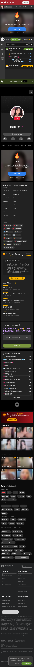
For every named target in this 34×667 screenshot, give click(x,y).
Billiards (8, 235)
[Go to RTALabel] (3, 641)
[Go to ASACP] (10, 641)
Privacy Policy (21, 575)
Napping (8, 244)
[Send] (31, 44)
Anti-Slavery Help (22, 591)
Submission (18, 228)
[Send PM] (29, 138)
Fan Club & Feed (26, 145)
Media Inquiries (8, 584)
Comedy (18, 235)
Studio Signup (5, 603)
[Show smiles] (27, 44)
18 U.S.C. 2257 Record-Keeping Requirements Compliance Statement (16, 652)
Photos (26, 7)
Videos (18, 7)
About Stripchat (7, 575)
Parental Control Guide (23, 588)
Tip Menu (28, 49)
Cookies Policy (22, 584)
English (26, 566)
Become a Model (6, 600)
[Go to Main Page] (10, 2)
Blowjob (8, 225)
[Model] (31, 92)
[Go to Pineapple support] (3, 645)
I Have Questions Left (10, 612)
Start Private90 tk (17, 278)
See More (16, 319)
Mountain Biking (21, 241)
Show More (16, 397)
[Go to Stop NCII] (11, 645)
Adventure (9, 231)
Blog (4, 578)
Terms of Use (21, 578)
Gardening (18, 238)
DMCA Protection (22, 606)
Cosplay (8, 238)
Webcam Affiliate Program (8, 606)
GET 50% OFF (12, 419)
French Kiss (19, 225)
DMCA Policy (21, 581)
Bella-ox (4, 486)
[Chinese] (3, 492)
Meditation (9, 241)
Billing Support (21, 603)
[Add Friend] (21, 138)
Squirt (8, 228)
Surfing (18, 244)
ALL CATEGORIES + (21, 557)
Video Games (10, 247)
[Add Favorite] (3, 39)
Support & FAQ (21, 600)
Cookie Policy (20, 660)
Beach (19, 231)
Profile (3, 145)
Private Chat (26, 66)
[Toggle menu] (2, 2)
